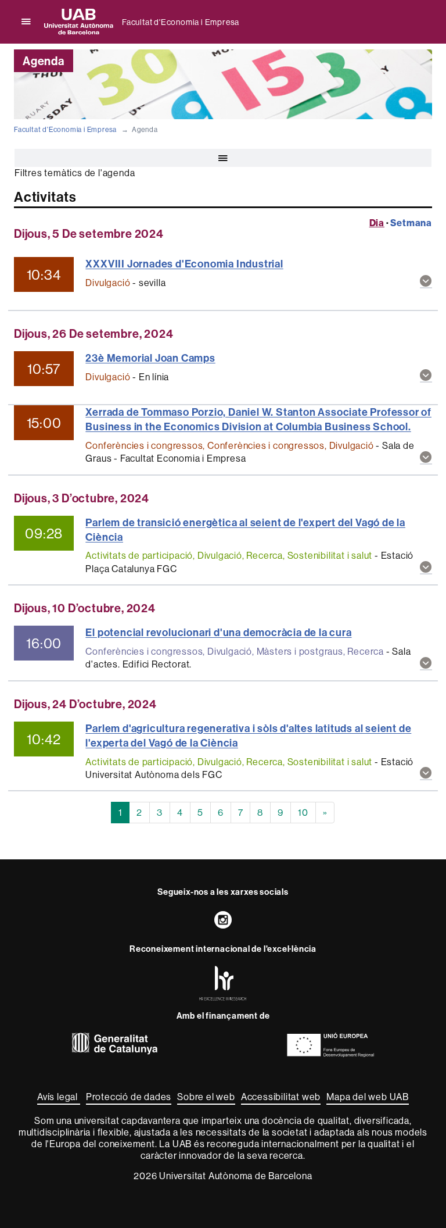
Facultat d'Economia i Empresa (180, 22)
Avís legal (58, 1096)
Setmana (411, 223)
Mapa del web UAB (367, 1096)
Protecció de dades (128, 1096)
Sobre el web (206, 1096)
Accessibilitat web (281, 1096)
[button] (426, 281)
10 (303, 812)
